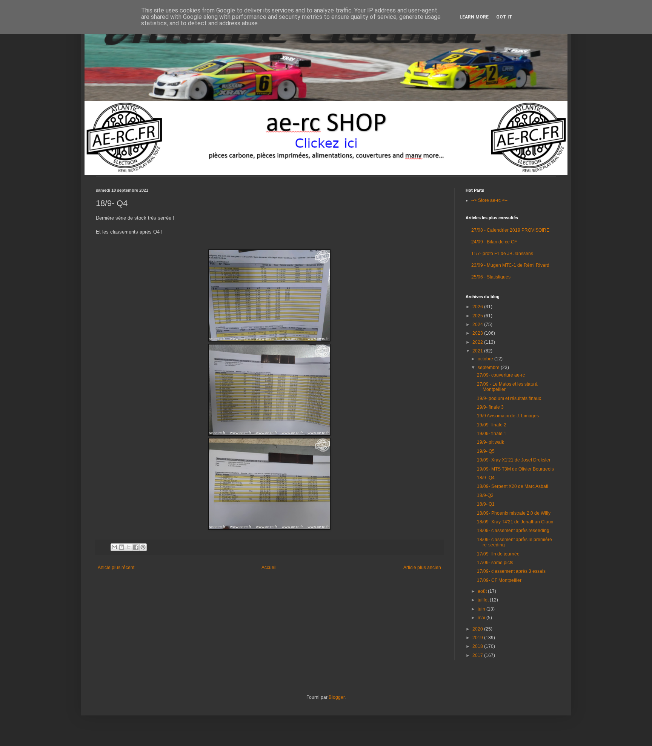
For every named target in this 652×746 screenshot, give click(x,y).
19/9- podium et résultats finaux (509, 398)
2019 (478, 637)
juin (482, 609)
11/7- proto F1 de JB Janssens (502, 253)
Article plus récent (116, 567)
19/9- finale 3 (490, 407)
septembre (489, 367)
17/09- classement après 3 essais (511, 571)
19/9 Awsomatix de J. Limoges (508, 415)
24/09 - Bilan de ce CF (494, 242)
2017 (478, 655)
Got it (504, 17)
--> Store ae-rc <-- (489, 200)
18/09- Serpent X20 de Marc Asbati (512, 486)
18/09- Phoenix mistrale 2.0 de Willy (514, 513)
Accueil (269, 567)
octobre (486, 358)
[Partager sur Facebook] (136, 547)
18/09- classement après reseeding (513, 530)
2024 (478, 324)
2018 (478, 646)
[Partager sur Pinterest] (143, 547)
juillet (484, 600)
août (483, 591)
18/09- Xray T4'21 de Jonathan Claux (515, 522)
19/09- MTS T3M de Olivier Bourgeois (515, 469)
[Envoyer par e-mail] (114, 547)
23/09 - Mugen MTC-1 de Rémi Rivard (510, 265)
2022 (478, 342)
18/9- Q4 (486, 477)
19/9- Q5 (486, 451)
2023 (478, 333)
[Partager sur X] (128, 547)
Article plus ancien (422, 567)
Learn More (474, 17)
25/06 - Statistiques (491, 277)
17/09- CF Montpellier (499, 580)
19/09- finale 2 (491, 425)
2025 (478, 315)
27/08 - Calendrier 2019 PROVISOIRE (510, 230)
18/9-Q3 (485, 495)
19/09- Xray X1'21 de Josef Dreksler (514, 460)
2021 (478, 351)
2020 (478, 629)
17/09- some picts (495, 562)
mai (482, 617)
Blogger (336, 697)
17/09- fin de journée (498, 554)
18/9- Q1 (486, 504)
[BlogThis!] (121, 547)
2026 (478, 306)
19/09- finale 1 (491, 433)
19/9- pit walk (490, 442)
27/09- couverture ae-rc (501, 375)
